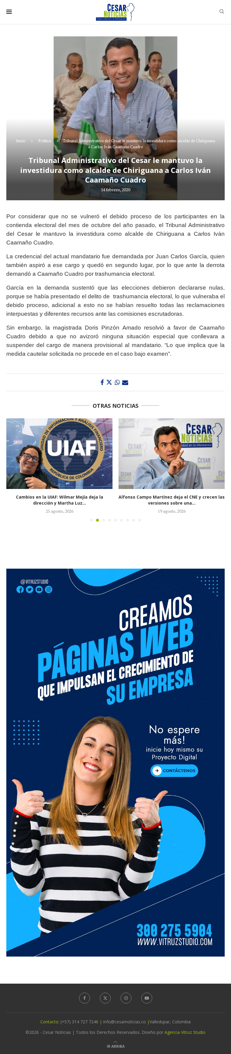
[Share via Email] (125, 382)
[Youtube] (146, 998)
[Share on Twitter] (109, 382)
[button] (14, 470)
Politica (44, 140)
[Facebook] (84, 998)
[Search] (222, 12)
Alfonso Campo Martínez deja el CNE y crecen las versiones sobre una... (134, 500)
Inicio (21, 140)
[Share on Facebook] (102, 382)
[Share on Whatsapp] (117, 382)
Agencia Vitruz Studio (185, 1032)
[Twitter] (105, 998)
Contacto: (50, 1022)
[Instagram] (126, 998)
